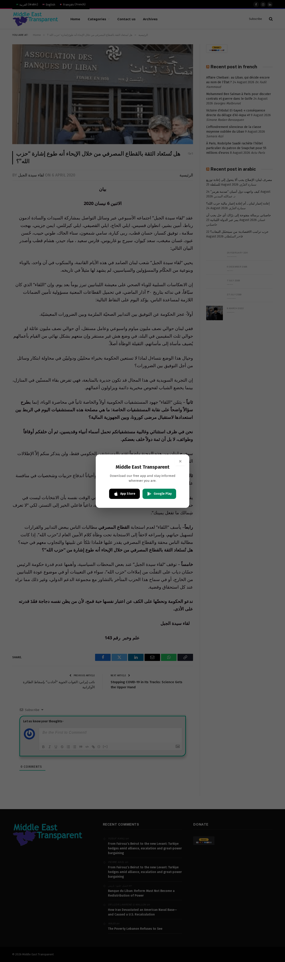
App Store (127, 494)
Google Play (163, 494)
